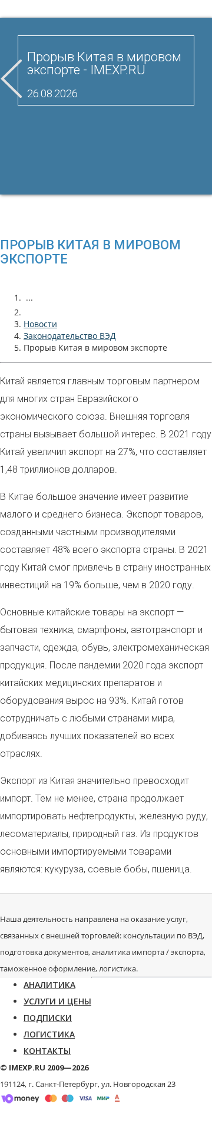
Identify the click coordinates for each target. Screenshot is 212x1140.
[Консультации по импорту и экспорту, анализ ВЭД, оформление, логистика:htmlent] (29, 312)
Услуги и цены (57, 1001)
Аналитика (49, 984)
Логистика (49, 1034)
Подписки (48, 1017)
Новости (40, 324)
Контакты (47, 1050)
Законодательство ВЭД (70, 335)
